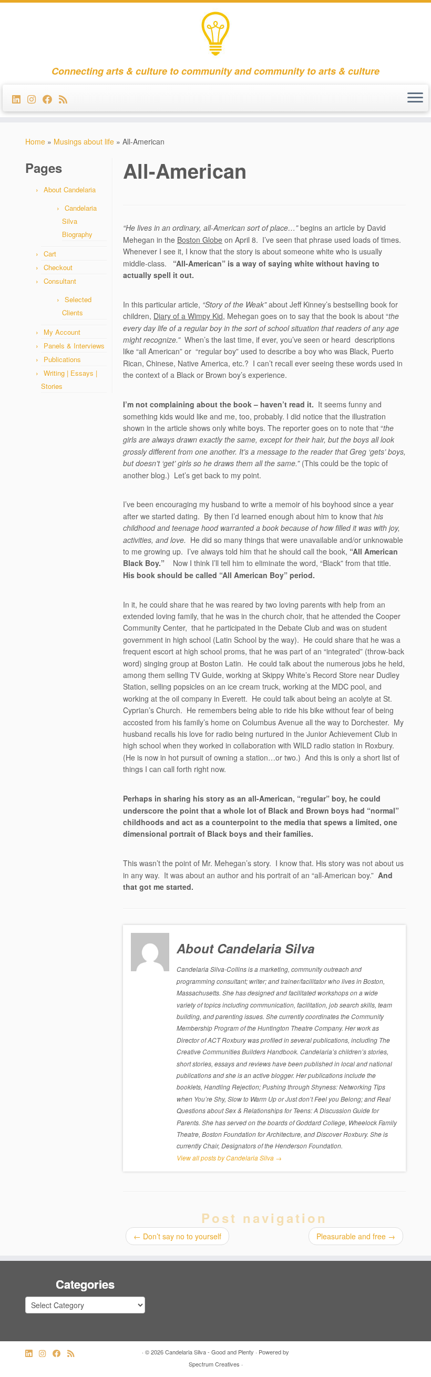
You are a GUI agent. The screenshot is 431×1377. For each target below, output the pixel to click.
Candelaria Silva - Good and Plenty (209, 1352)
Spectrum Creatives (214, 1364)
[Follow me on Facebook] (51, 99)
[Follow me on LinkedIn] (19, 99)
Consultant (60, 281)
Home (35, 141)
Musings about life (84, 141)
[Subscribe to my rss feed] (66, 99)
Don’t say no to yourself (177, 1236)
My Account (62, 332)
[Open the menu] (415, 98)
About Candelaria (70, 189)
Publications (62, 359)
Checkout (58, 267)
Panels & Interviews (74, 346)
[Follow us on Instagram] (35, 99)
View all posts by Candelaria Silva (229, 1157)
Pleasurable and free (355, 1236)
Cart (50, 254)
